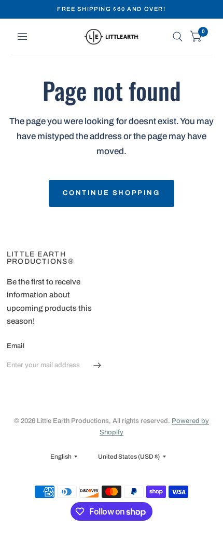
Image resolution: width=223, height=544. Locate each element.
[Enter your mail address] (97, 365)
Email (15, 346)
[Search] (177, 37)
